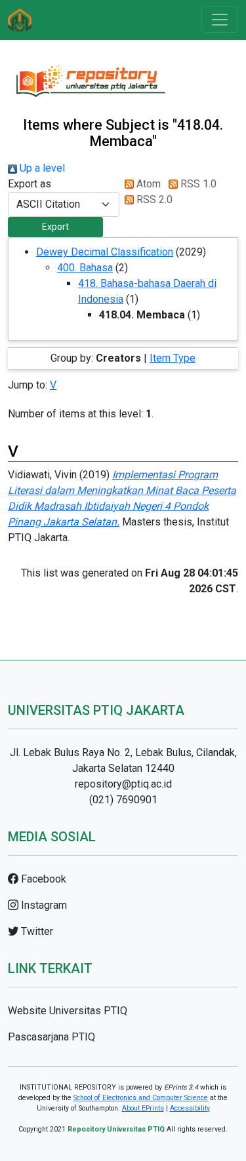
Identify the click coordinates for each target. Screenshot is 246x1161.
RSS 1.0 (197, 184)
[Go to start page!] (19, 20)
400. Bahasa (85, 267)
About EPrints (143, 1108)
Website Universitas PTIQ (67, 1010)
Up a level (41, 168)
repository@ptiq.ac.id (123, 784)
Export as (29, 184)
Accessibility (190, 1108)
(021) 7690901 (123, 799)
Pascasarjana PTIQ (51, 1037)
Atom (147, 184)
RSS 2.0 (153, 199)
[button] (55, 227)
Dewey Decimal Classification (104, 252)
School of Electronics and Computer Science (140, 1098)
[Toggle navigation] (219, 20)
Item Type (172, 358)
